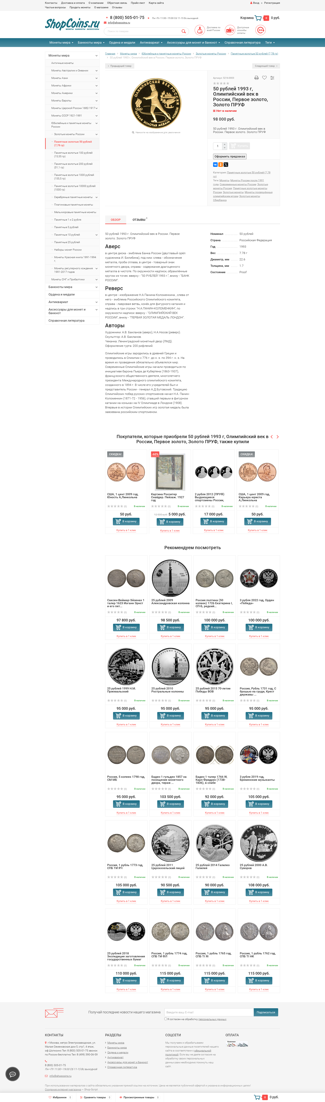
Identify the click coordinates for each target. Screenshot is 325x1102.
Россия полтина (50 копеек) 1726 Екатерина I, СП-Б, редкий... (214, 603)
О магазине (101, 7)
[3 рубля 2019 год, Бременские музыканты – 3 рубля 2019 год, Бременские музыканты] (259, 754)
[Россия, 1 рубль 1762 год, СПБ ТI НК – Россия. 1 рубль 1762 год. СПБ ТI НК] (259, 931)
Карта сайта (156, 2)
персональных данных (212, 1019)
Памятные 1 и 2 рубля (67, 219)
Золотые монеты (233, 192)
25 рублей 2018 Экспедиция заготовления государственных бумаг (126, 956)
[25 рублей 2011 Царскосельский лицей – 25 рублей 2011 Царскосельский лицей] (170, 843)
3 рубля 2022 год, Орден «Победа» (257, 601)
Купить (243, 146)
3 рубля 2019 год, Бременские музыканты (257, 778)
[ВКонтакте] (215, 164)
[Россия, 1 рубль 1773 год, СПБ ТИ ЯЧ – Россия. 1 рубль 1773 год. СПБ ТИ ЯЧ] (126, 843)
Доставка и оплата (73, 2)
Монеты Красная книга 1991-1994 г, (75, 259)
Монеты (224, 180)
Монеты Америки (62, 92)
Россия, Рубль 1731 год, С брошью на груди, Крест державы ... (258, 691)
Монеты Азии (59, 77)
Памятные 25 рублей (67, 242)
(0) (125, 506)
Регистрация (272, 2)
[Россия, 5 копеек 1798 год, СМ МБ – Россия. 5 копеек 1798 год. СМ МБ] (126, 754)
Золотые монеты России (69, 134)
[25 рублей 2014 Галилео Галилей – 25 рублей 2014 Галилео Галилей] (215, 843)
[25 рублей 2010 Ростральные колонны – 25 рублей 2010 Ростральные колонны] (170, 666)
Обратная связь (117, 2)
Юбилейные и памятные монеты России (71, 125)
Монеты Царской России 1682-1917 (73, 108)
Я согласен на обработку (196, 1019)
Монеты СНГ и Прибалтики (68, 279)
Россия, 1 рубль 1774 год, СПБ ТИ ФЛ (169, 955)
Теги (268, 42)
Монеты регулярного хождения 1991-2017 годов (73, 270)
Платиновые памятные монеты (73, 204)
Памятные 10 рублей (67, 234)
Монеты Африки (61, 85)
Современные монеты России (238, 184)
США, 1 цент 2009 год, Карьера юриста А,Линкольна (254, 497)
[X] (226, 164)
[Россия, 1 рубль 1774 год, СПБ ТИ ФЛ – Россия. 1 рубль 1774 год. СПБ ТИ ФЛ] (170, 931)
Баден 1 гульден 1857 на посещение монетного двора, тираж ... (169, 780)
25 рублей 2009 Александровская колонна (170, 601)
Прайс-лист (138, 2)
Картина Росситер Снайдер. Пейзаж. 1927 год (167, 497)
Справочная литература (242, 42)
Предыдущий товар (120, 66)
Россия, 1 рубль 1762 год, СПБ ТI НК (258, 955)
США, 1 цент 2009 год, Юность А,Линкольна (122, 495)
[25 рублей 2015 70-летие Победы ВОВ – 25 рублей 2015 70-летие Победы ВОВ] (215, 666)
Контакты (51, 2)
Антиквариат (149, 42)
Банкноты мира (90, 42)
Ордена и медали (122, 42)
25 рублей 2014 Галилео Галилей (213, 866)
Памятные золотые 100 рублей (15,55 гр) (73, 154)
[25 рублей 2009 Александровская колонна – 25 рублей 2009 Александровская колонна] (170, 578)
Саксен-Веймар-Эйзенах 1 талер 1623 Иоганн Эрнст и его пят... (125, 603)
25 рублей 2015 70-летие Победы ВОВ (213, 690)
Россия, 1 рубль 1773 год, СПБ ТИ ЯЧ (125, 866)
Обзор (116, 219)
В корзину (129, 521)
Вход (256, 2)
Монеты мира (59, 42)
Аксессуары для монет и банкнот (192, 42)
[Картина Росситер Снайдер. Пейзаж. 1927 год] (170, 472)
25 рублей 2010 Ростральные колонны (167, 690)
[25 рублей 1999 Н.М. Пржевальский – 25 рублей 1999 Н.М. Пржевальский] (126, 666)
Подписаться (266, 1012)
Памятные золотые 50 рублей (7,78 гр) (73, 143)
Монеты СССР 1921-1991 (66, 115)
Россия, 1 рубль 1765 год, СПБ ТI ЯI (214, 955)
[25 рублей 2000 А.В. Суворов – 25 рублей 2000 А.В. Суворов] (259, 843)
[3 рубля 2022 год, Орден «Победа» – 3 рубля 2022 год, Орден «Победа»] (259, 578)
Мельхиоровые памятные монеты (75, 212)
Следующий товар (265, 66)
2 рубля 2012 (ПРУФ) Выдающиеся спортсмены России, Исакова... (209, 498)
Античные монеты (62, 62)
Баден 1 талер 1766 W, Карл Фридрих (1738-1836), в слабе (211, 780)
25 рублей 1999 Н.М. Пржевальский (121, 690)
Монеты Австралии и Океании (69, 70)
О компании (96, 2)
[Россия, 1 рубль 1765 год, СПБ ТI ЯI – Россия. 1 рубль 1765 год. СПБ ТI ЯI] (215, 931)
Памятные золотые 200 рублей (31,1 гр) (73, 165)
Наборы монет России (68, 249)
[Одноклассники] (220, 164)
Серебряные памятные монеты (73, 197)
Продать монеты (80, 7)
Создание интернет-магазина (63, 1089)
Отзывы (117, 7)
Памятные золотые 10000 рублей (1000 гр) (75, 187)
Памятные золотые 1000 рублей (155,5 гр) (74, 176)
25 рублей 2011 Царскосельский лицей (168, 866)
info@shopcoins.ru (119, 22)
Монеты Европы (61, 100)
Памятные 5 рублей (66, 227)
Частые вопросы (55, 7)
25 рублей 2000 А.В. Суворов (254, 866)
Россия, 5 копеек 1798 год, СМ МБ (126, 778)
